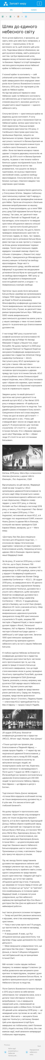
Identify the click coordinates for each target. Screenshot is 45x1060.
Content (34, 10)
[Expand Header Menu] (39, 3)
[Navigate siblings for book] (6, 16)
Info (11, 10)
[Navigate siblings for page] (22, 16)
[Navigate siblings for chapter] (14, 16)
